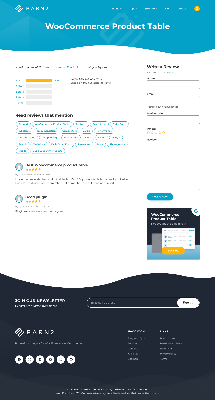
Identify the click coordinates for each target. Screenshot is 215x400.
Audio (86, 130)
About (182, 8)
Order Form (119, 124)
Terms (163, 358)
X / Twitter (29, 359)
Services (132, 343)
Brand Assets (167, 338)
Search (23, 144)
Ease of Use (99, 124)
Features (81, 124)
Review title (155, 113)
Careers (132, 348)
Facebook (19, 359)
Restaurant (84, 144)
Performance (104, 130)
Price (100, 144)
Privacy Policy (168, 353)
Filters (88, 137)
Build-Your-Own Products (47, 150)
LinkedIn (40, 359)
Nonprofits (166, 348)
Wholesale (25, 130)
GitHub (71, 359)
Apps (132, 8)
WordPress (61, 359)
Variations (39, 144)
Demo (101, 137)
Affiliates (133, 353)
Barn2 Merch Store (171, 343)
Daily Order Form (61, 144)
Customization (27, 137)
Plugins (114, 8)
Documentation (46, 130)
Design (116, 137)
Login (170, 72)
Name (151, 78)
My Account (197, 8)
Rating (151, 128)
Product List (71, 137)
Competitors (69, 130)
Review (152, 139)
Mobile (22, 150)
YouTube (50, 359)
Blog (167, 8)
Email (150, 93)
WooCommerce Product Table (65, 67)
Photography (117, 144)
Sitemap (133, 358)
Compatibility (49, 137)
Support (150, 8)
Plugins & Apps (137, 338)
